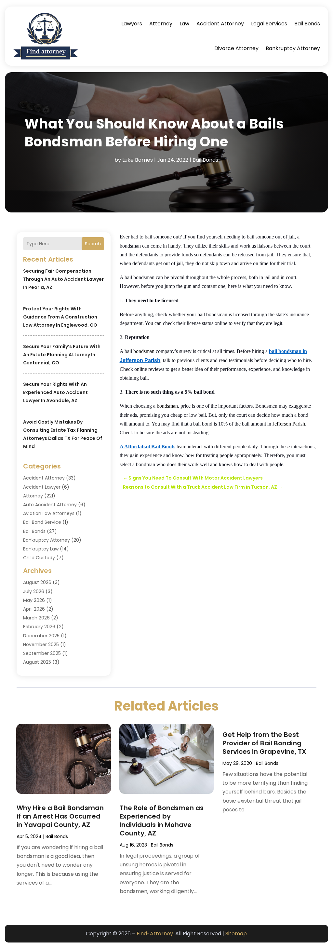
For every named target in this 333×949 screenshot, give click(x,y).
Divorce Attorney (236, 48)
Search (93, 243)
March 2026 (36, 618)
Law (184, 23)
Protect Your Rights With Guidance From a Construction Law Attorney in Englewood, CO (60, 316)
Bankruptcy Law (41, 549)
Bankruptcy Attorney (293, 48)
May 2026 (34, 600)
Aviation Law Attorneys (48, 513)
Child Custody (39, 557)
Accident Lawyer (41, 487)
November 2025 (41, 644)
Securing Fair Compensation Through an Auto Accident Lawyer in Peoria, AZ (63, 279)
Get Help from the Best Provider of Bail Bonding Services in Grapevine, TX (264, 743)
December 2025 (41, 635)
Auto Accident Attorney (50, 504)
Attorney (160, 23)
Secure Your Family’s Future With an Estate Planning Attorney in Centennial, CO (61, 354)
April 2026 (34, 609)
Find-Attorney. (155, 933)
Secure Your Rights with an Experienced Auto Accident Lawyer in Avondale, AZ (55, 392)
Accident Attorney (220, 23)
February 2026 (39, 626)
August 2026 (37, 582)
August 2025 (37, 662)
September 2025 (42, 653)
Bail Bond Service (42, 522)
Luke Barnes (137, 160)
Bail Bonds (307, 23)
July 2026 (33, 591)
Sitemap (236, 933)
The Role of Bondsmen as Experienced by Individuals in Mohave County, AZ (162, 820)
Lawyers (131, 23)
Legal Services (269, 23)
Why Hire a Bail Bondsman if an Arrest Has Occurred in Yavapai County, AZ (60, 816)
